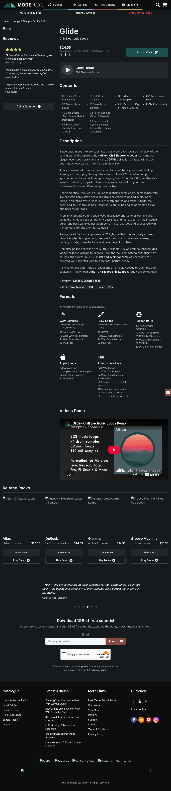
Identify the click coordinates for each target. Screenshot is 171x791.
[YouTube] (149, 720)
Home (6, 21)
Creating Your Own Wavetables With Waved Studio (62, 702)
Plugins (7, 724)
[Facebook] (134, 720)
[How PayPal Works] (45, 761)
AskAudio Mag (12, 77)
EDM (90, 287)
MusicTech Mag (13, 62)
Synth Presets (10, 710)
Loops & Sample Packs (26, 21)
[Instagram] (156, 720)
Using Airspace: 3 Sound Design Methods (63, 744)
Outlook (51, 539)
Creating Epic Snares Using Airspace (60, 735)
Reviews (93, 714)
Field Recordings (12, 714)
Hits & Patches (10, 705)
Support (92, 719)
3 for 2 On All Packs (140, 12)
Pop (110, 287)
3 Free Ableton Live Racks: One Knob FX (62, 719)
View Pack (21, 552)
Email (85, 634)
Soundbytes (11, 92)
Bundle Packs (10, 719)
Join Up (113, 641)
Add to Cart (144, 52)
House (100, 287)
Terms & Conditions (99, 729)
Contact (92, 724)
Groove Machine (144, 539)
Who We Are (95, 705)
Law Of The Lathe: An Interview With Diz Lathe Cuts (62, 710)
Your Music (94, 710)
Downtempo (77, 287)
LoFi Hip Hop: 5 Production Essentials (60, 727)
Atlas (7, 539)
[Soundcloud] (141, 720)
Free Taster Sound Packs (102, 700)
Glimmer (95, 539)
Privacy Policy (98, 670)
